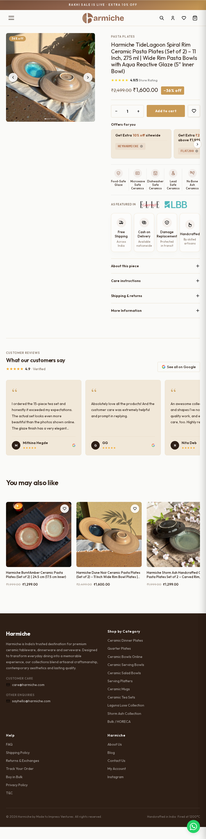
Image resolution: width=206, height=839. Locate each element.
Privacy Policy (17, 785)
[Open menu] (11, 18)
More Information (126, 310)
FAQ (9, 744)
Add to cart (165, 111)
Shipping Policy (18, 752)
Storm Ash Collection (124, 713)
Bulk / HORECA (119, 721)
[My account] (173, 18)
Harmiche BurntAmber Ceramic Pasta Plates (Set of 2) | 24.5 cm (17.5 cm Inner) (36, 575)
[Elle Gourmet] (149, 204)
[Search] (162, 18)
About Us (115, 744)
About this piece (125, 266)
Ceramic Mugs (119, 689)
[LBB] (176, 204)
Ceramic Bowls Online (125, 656)
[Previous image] (13, 77)
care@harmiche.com (28, 684)
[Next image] (87, 77)
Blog (111, 752)
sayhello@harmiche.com (31, 701)
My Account (117, 768)
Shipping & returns (126, 296)
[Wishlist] (184, 18)
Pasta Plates (123, 36)
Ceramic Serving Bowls (126, 664)
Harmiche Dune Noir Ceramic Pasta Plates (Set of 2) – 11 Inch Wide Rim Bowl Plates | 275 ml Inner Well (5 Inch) (108, 575)
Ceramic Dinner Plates (125, 640)
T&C (9, 793)
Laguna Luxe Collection (126, 705)
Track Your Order (20, 768)
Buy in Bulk (14, 777)
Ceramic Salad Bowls (124, 673)
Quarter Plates (119, 648)
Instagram (116, 777)
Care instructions (126, 280)
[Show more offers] (197, 144)
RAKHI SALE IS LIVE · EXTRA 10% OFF (103, 5)
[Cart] (195, 18)
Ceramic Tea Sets (121, 697)
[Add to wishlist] (194, 111)
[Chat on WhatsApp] (193, 826)
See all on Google (181, 367)
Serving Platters (120, 681)
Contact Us (116, 760)
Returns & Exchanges (22, 760)
